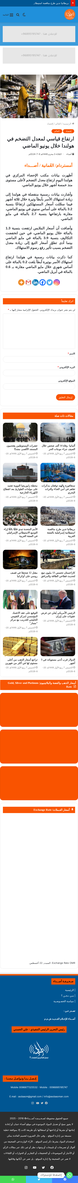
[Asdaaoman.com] (39, 33)
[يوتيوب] (37, 1103)
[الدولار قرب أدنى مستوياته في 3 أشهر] (57, 646)
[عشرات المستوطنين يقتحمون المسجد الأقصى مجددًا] (20, 432)
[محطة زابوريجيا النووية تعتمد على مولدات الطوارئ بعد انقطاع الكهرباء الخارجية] (20, 472)
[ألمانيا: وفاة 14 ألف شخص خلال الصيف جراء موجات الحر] (57, 432)
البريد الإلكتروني (66, 367)
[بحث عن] (18, 16)
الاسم (71, 353)
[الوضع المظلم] (24, 16)
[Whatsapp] (69, 1175)
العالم (58, 123)
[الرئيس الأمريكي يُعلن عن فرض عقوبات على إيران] (57, 599)
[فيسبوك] (45, 1103)
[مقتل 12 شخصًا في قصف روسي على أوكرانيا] (20, 559)
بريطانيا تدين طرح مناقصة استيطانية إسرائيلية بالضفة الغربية (38, 3)
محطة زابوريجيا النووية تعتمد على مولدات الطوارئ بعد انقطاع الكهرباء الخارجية (20, 489)
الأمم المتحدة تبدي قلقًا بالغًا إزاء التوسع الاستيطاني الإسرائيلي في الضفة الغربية (21, 532)
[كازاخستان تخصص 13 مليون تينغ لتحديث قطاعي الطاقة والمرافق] (57, 559)
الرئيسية (67, 123)
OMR (72, 962)
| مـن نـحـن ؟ (68, 995)
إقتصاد (50, 123)
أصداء (68, 154)
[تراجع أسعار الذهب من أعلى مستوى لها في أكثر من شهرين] (20, 646)
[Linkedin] (35, 282)
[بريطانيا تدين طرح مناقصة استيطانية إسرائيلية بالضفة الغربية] (57, 516)
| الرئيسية (70, 990)
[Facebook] (42, 282)
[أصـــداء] (69, 14)
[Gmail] (28, 282)
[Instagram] (57, 282)
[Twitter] (49, 282)
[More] (21, 282)
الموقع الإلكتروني (66, 380)
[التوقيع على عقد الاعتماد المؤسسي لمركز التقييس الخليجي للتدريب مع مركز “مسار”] (20, 599)
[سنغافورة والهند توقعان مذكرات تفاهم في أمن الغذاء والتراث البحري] (57, 472)
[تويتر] (41, 1103)
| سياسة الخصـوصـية (64, 1001)
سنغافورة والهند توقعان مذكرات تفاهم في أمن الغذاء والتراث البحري (58, 489)
